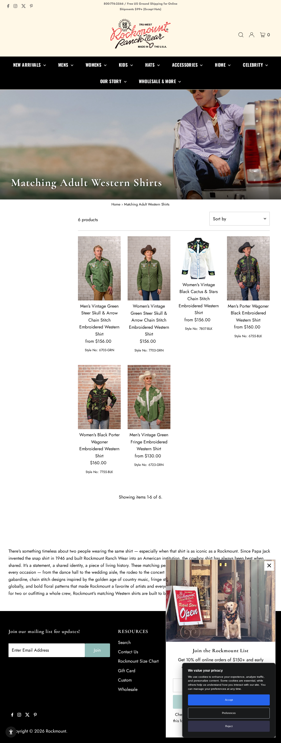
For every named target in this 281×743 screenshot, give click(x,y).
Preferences (229, 713)
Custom (125, 680)
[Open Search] (241, 34)
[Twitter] (23, 6)
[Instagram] (15, 6)
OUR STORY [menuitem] (111, 81)
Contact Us (128, 652)
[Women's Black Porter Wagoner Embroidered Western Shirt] (99, 397)
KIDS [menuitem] (124, 64)
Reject (229, 726)
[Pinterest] (31, 6)
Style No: (91, 350)
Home (115, 204)
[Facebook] (8, 6)
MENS (63, 64)
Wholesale (127, 689)
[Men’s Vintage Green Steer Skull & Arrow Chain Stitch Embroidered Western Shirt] (99, 268)
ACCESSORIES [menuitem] (185, 64)
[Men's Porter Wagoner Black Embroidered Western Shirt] (248, 268)
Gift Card (126, 671)
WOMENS (94, 64)
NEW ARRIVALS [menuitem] (27, 64)
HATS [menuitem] (150, 64)
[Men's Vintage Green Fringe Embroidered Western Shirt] (149, 397)
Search (124, 642)
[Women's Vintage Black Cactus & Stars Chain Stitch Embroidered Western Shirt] (198, 257)
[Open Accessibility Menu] (10, 732)
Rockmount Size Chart (138, 661)
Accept (229, 700)
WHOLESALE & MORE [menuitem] (158, 81)
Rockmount (56, 731)
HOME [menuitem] (221, 64)
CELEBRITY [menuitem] (253, 64)
